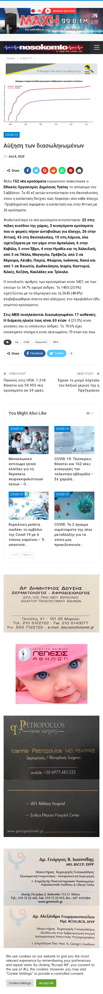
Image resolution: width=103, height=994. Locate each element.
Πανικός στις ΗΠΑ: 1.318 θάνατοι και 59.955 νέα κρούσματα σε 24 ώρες (25, 385)
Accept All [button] (46, 983)
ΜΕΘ (55, 342)
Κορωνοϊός (41, 342)
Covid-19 (11, 135)
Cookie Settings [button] (20, 983)
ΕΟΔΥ (27, 342)
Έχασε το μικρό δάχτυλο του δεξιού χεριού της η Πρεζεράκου (78, 385)
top (16, 342)
